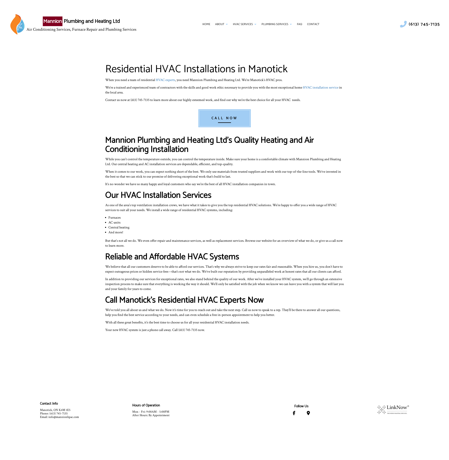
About (219, 24)
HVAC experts (165, 80)
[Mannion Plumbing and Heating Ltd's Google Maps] (308, 414)
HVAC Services (243, 24)
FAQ (299, 24)
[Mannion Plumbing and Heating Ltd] (17, 24)
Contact (313, 24)
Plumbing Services (275, 24)
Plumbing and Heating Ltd (81, 21)
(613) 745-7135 (424, 24)
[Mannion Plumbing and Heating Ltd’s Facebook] (294, 414)
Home (206, 24)
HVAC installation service (320, 87)
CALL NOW (225, 118)
